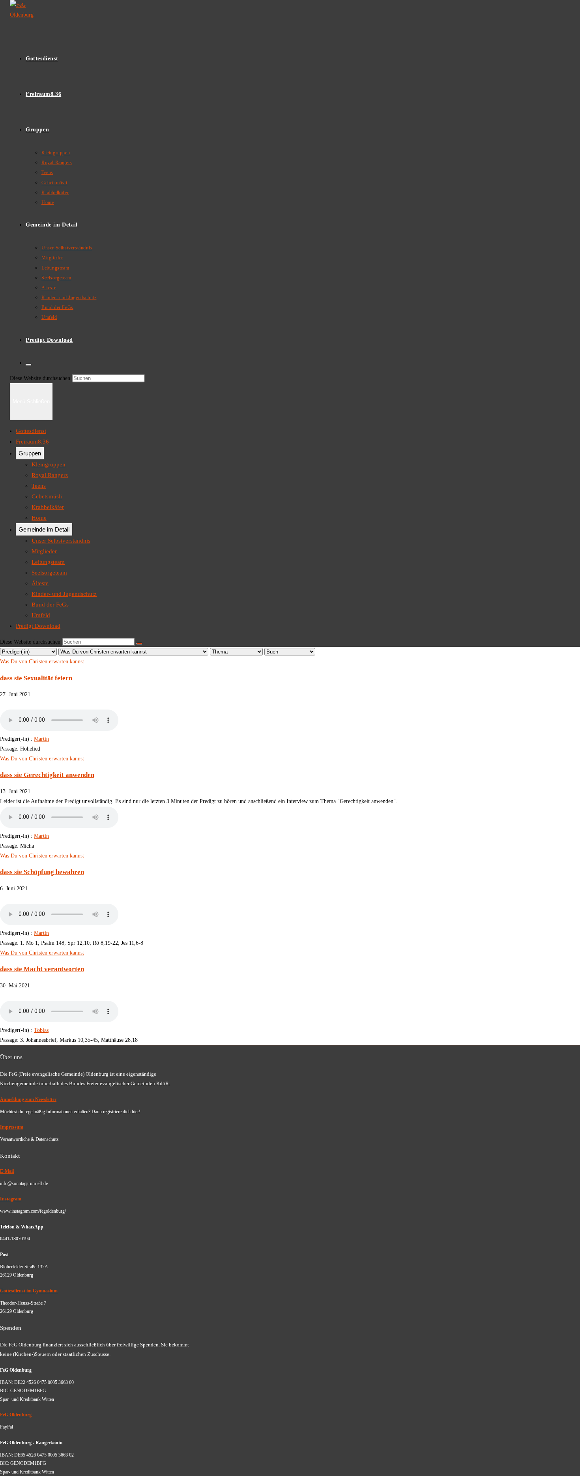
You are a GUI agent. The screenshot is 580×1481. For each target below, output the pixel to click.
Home (39, 518)
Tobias (41, 1030)
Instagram (10, 1199)
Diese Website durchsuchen (41, 378)
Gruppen (30, 453)
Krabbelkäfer (48, 507)
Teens (39, 486)
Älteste (40, 583)
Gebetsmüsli (47, 496)
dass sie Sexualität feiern (36, 678)
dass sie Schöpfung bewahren (42, 872)
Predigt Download (38, 626)
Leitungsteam (48, 562)
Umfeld (41, 615)
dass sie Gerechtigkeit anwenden (47, 775)
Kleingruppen (48, 464)
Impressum (11, 1127)
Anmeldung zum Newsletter (28, 1099)
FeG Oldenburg (16, 1414)
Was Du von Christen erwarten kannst (42, 662)
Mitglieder (44, 551)
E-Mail (7, 1171)
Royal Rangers (50, 475)
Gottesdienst (31, 431)
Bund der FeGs (50, 604)
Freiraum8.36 (32, 441)
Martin (41, 739)
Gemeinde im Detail (44, 529)
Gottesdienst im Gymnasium (29, 1291)
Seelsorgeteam (49, 572)
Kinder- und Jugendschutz (64, 594)
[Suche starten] (139, 643)
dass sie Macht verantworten (42, 969)
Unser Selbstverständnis (61, 540)
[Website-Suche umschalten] (28, 364)
